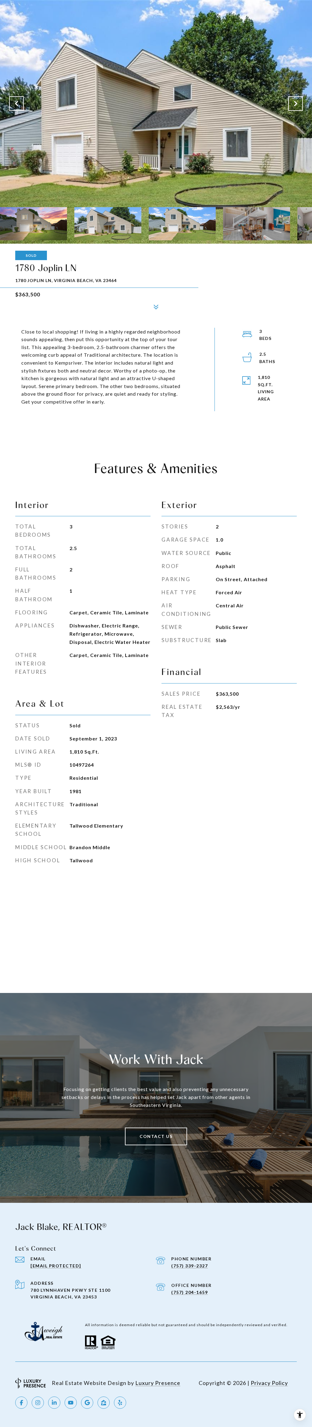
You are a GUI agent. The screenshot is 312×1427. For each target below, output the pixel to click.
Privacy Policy (269, 1382)
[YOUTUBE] (71, 1403)
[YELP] (120, 1403)
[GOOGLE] (87, 1403)
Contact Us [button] (156, 1136)
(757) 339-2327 (189, 1265)
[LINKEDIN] (54, 1403)
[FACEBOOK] (21, 1403)
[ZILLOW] (104, 1403)
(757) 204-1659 (189, 1292)
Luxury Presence (157, 1382)
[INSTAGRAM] (38, 1403)
